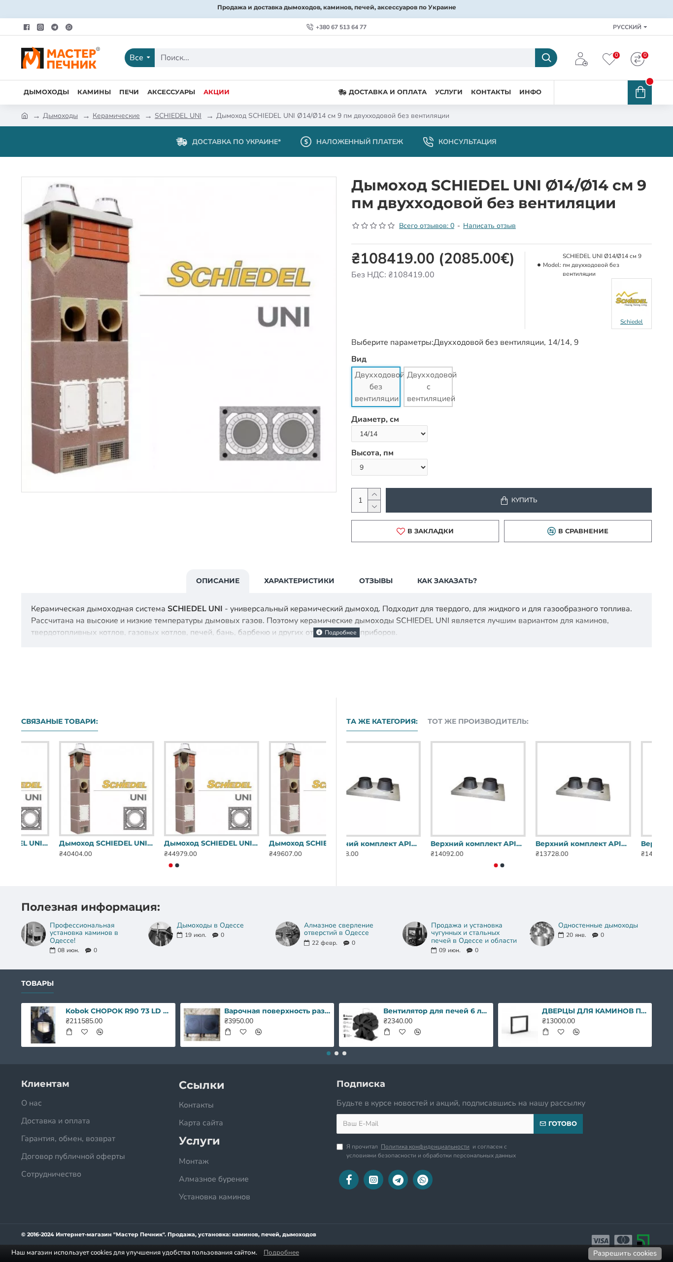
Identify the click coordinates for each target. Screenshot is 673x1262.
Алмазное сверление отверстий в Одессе (338, 929)
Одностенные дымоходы (598, 925)
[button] (170, 865)
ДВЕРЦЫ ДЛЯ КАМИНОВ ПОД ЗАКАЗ (595, 1010)
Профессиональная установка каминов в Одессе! (84, 933)
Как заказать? (447, 580)
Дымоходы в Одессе (210, 925)
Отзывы (376, 580)
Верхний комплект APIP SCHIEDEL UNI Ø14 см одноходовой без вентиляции (393, 843)
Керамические (116, 115)
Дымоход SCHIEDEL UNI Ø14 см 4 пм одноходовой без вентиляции (68, 843)
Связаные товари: (59, 721)
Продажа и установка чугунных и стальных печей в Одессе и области (474, 933)
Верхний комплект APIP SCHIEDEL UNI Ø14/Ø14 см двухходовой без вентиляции (604, 843)
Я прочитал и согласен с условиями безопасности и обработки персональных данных (431, 1151)
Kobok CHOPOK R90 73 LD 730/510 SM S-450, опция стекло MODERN (119, 1010)
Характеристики (299, 580)
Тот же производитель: (478, 721)
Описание (217, 580)
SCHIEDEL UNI (178, 115)
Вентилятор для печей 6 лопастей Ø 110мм (436, 1010)
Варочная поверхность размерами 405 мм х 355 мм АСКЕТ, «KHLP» (277, 1010)
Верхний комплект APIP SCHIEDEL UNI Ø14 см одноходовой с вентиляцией (498, 843)
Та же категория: (382, 721)
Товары (37, 983)
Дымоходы (60, 115)
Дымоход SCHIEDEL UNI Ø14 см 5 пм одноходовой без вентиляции (173, 843)
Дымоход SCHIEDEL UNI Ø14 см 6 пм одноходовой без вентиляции (278, 843)
